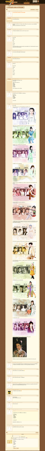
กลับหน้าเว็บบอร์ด (32, 9)
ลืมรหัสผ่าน (38, 3)
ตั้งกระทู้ (37, 9)
